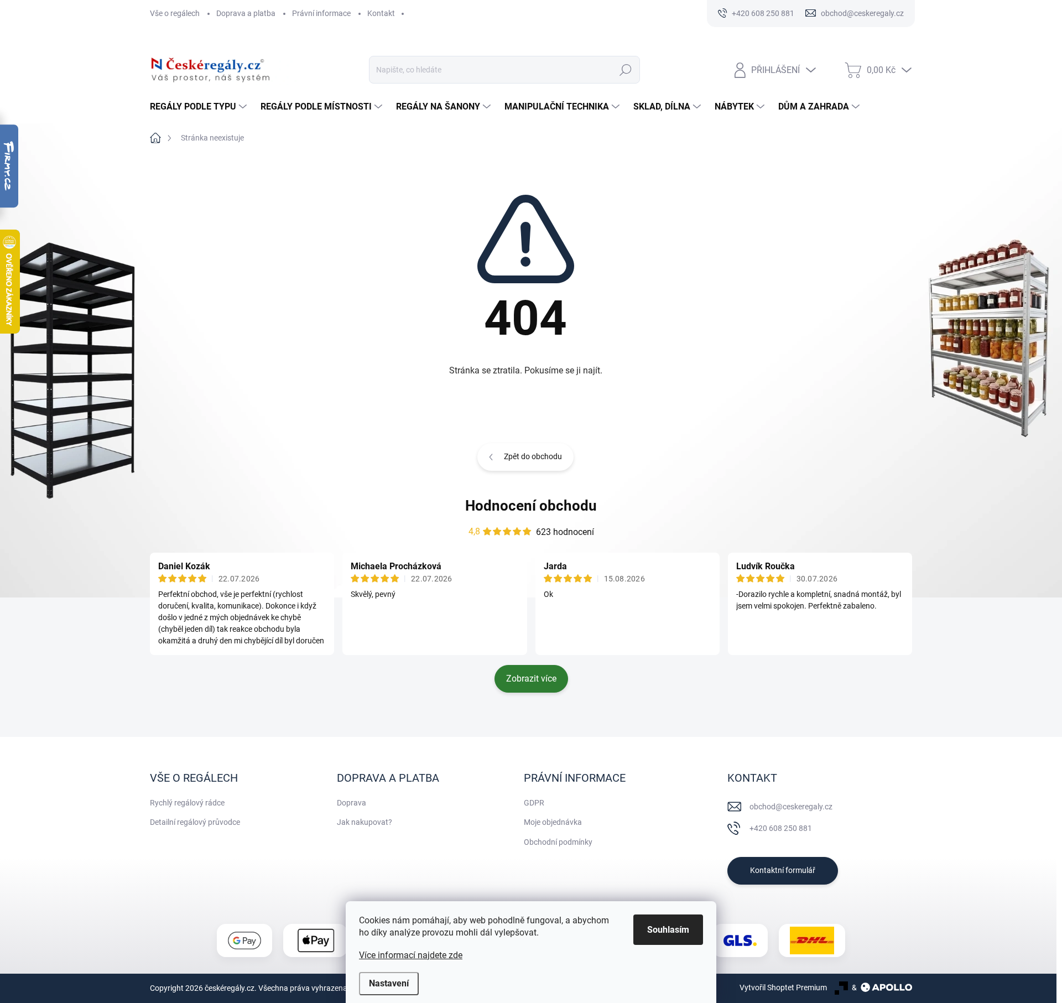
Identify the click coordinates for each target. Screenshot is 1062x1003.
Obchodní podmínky (558, 842)
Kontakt (381, 13)
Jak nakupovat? (364, 822)
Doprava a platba (245, 13)
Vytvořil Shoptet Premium (783, 987)
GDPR (534, 802)
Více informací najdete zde (410, 955)
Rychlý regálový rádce (187, 802)
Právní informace (321, 13)
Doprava (351, 802)
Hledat (625, 69)
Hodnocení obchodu (531, 505)
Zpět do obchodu (533, 456)
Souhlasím (668, 929)
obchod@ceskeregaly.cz (790, 806)
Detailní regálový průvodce (195, 822)
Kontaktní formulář (782, 870)
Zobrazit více (531, 678)
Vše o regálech (175, 13)
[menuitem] (199, 106)
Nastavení (389, 983)
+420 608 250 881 (780, 828)
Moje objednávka (553, 822)
